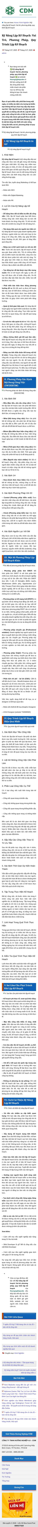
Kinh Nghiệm (19, 1353)
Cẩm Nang (6, 1465)
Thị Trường (6, 1477)
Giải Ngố (5, 1469)
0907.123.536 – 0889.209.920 (13, 1452)
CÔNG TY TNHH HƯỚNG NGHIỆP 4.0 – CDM (19, 1440)
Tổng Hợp (5, 1481)
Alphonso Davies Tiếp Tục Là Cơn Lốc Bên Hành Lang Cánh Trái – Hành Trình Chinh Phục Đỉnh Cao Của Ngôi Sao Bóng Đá (19, 1394)
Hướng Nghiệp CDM (19, 10)
